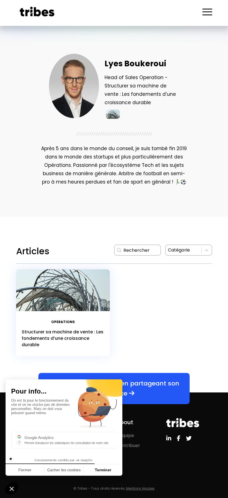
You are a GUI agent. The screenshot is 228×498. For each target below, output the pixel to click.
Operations (63, 321)
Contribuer (128, 445)
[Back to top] (219, 475)
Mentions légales (140, 488)
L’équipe (125, 435)
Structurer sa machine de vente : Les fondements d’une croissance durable (62, 338)
